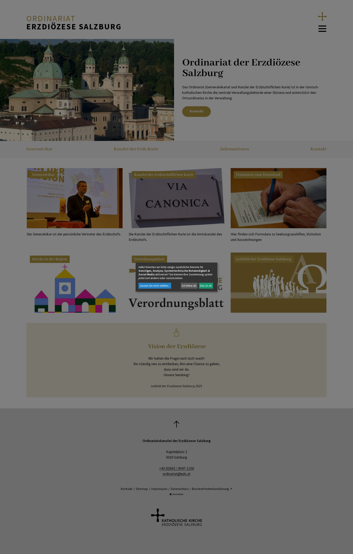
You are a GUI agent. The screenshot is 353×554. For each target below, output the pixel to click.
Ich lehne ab (189, 285)
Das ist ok (206, 285)
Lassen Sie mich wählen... (155, 285)
